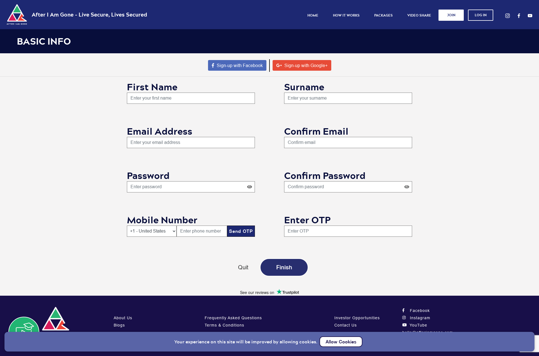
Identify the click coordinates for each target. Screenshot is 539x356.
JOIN (451, 15)
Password (148, 175)
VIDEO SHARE (419, 15)
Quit (243, 267)
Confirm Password (325, 175)
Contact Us (345, 325)
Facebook (419, 310)
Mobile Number (162, 220)
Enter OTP (307, 220)
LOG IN (481, 15)
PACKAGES (383, 15)
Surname (304, 87)
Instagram (419, 318)
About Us (123, 318)
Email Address (159, 131)
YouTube (417, 325)
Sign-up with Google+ (305, 65)
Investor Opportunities (357, 318)
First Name (152, 87)
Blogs (119, 325)
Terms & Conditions (224, 325)
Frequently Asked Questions (233, 318)
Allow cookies (341, 341)
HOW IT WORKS (346, 15)
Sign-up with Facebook (239, 65)
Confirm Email (316, 131)
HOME (312, 15)
